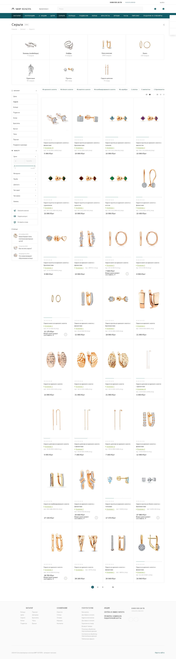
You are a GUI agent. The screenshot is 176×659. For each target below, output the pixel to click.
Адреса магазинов (88, 618)
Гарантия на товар (88, 623)
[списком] (160, 94)
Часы (34, 620)
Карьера (59, 620)
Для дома (35, 615)
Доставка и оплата (88, 615)
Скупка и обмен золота (114, 612)
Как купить (85, 612)
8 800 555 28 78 (116, 2)
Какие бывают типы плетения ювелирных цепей (26, 239)
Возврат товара (87, 626)
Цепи (22, 615)
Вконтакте (131, 619)
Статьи (15, 229)
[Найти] (140, 9)
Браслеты (35, 618)
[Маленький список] (146, 94)
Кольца (22, 612)
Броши (34, 623)
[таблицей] (163, 94)
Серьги (22, 618)
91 (113, 587)
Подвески (23, 623)
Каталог (29, 608)
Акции (107, 608)
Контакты (60, 623)
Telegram (136, 619)
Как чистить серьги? (25, 248)
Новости (59, 612)
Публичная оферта (88, 639)
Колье (22, 620)
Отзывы (59, 618)
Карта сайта (159, 653)
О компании (62, 608)
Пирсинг (35, 612)
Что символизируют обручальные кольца (26, 257)
